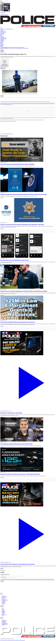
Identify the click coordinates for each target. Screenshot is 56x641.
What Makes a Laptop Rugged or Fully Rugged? (11, 412)
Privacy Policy (2, 640)
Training (1, 42)
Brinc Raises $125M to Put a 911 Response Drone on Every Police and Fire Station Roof (20, 474)
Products (17, 47)
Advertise (1, 48)
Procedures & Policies (3, 38)
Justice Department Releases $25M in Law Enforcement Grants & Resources (17, 322)
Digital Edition (6, 14)
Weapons (1, 45)
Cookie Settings (5, 48)
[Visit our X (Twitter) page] (1, 572)
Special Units (2, 39)
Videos (10, 0)
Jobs (23, 47)
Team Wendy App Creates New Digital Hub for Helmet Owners (14, 260)
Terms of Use (6, 640)
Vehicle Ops (2, 44)
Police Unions (4, 133)
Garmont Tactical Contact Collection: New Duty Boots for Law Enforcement (17, 564)
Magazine (7, 47)
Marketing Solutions (23, 48)
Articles (8, 0)
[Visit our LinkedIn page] (2, 572)
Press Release (13, 48)
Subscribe (1, 14)
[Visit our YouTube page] (3, 572)
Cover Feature (4, 0)
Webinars (12, 0)
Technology (2, 41)
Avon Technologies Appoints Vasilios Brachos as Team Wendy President (16, 443)
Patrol (1, 34)
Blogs (5, 47)
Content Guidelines (17, 48)
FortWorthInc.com (7, 104)
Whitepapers (10, 47)
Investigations (2, 33)
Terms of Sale (10, 640)
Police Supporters (8, 133)
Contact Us (9, 48)
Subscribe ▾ (2, 2)
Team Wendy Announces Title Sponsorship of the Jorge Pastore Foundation (17, 164)
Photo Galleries (21, 47)
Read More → (2, 167)
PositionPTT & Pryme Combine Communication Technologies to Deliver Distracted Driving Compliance (23, 291)
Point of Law (2, 36)
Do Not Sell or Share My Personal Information (18, 640)
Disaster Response (2, 31)
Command (1, 29)
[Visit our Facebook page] (0, 572)
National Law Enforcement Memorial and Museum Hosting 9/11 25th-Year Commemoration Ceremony (23, 194)
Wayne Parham (5, 562)
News (6, 0)
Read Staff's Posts (2, 68)
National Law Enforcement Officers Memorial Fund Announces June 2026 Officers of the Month (22, 224)
